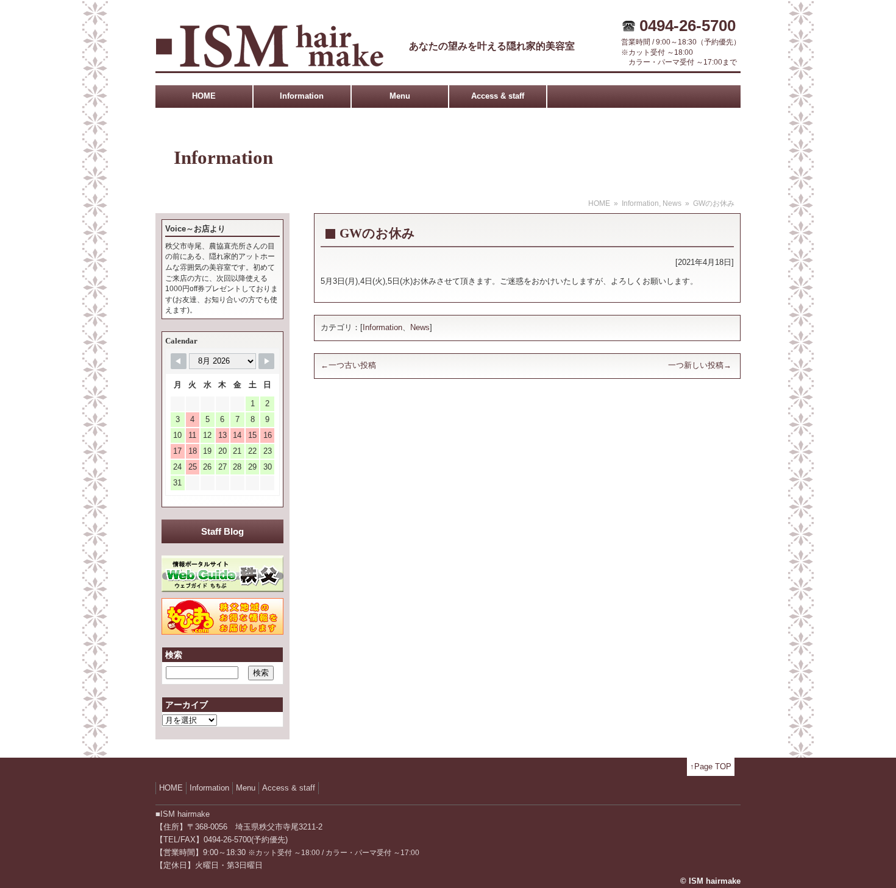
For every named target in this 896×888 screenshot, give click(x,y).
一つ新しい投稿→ (699, 365)
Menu (399, 95)
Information (302, 95)
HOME (204, 95)
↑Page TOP (710, 766)
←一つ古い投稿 (348, 365)
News (672, 203)
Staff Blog (222, 531)
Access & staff (497, 95)
